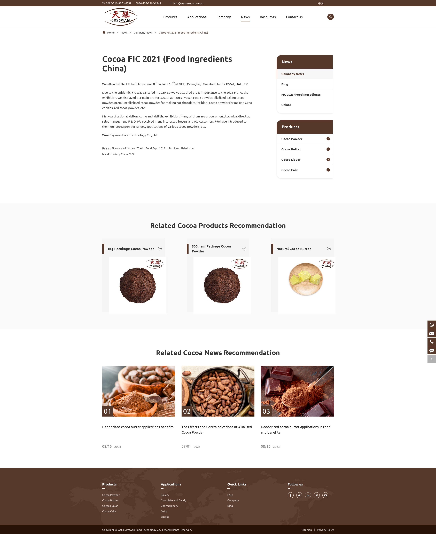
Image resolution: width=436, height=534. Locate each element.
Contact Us (294, 17)
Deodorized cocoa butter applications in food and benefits (296, 429)
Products (170, 17)
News (245, 17)
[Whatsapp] (431, 325)
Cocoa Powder (291, 139)
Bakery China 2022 (123, 154)
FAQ (230, 494)
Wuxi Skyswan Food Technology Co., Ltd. (142, 529)
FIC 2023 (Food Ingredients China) (301, 99)
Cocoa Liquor (291, 159)
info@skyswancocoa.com (188, 3)
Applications (196, 17)
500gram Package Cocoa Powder (219, 248)
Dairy (164, 511)
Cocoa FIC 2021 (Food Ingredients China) (183, 32)
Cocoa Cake (289, 170)
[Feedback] (431, 350)
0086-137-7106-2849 (148, 3)
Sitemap (307, 529)
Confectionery (169, 505)
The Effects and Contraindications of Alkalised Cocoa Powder (217, 429)
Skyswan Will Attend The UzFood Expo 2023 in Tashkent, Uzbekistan (153, 148)
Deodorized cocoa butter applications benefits (138, 427)
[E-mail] (431, 333)
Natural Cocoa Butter (303, 248)
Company (223, 17)
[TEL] (431, 342)
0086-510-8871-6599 (118, 3)
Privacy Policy (325, 529)
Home (111, 32)
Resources (268, 17)
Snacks (165, 516)
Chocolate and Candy (173, 500)
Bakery (165, 494)
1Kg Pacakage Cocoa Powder (134, 248)
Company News (143, 32)
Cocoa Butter (291, 149)
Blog (284, 84)
